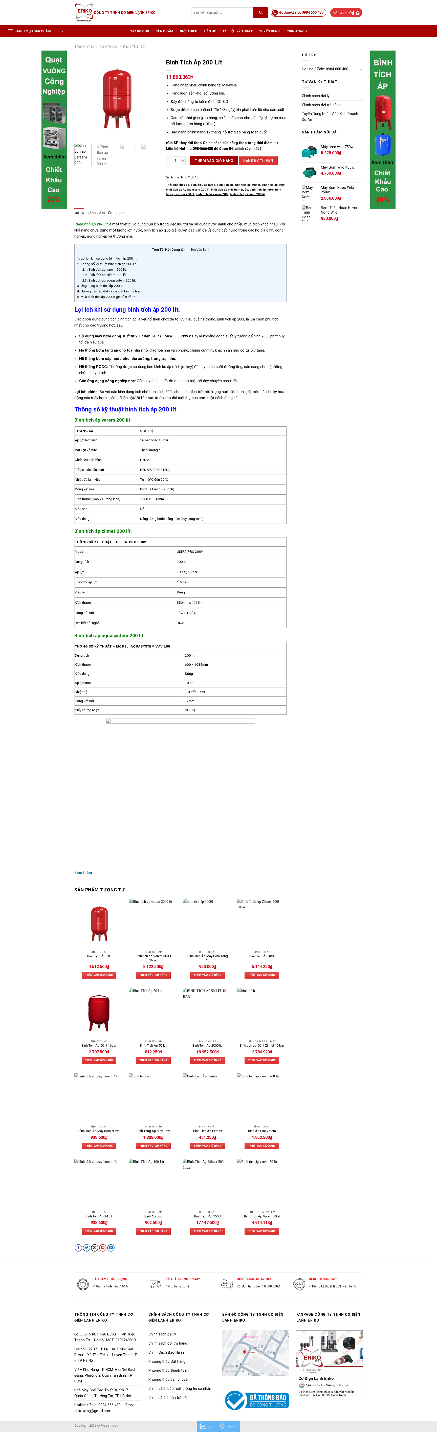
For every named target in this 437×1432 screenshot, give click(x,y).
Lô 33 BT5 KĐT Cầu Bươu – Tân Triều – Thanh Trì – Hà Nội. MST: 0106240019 (106, 1337)
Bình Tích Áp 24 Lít (98, 1216)
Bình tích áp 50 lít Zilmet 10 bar (262, 1045)
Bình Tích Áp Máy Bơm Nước (98, 1131)
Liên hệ (210, 31)
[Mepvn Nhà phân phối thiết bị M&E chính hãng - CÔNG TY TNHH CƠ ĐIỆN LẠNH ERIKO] (84, 13)
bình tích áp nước (262, 189)
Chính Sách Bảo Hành (166, 1352)
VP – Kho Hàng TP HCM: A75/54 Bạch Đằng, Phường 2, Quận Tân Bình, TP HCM (105, 1375)
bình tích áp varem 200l (212, 194)
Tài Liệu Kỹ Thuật (238, 31)
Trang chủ (139, 31)
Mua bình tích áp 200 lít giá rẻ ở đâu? (106, 297)
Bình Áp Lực (153, 1216)
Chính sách (297, 31)
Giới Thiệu (188, 31)
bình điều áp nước (203, 185)
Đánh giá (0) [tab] (97, 213)
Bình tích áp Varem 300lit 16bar (153, 958)
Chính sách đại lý (316, 96)
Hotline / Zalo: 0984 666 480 (325, 69)
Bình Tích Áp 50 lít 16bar (98, 1045)
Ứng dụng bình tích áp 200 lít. (100, 286)
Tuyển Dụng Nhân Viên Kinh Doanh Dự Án (330, 117)
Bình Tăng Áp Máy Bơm (153, 1131)
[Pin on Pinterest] (102, 1248)
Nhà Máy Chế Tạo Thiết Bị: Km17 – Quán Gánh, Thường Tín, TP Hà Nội (102, 1393)
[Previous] (82, 98)
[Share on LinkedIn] (111, 1248)
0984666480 (203, 149)
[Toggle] (361, 69)
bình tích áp (225, 185)
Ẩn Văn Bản (200, 249)
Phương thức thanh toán (168, 1370)
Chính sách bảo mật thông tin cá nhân (179, 1389)
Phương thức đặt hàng (166, 1361)
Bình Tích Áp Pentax (207, 1131)
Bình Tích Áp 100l (261, 956)
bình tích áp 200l (273, 185)
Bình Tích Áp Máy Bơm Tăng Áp (207, 958)
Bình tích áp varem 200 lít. (104, 269)
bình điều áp (180, 185)
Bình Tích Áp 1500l (207, 1216)
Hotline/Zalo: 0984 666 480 (301, 12)
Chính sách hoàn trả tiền (168, 1398)
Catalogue (116, 213)
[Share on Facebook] (78, 1248)
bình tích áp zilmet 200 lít (247, 194)
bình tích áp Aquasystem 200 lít (187, 189)
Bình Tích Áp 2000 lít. (207, 1045)
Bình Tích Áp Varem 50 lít (262, 1216)
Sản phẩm (164, 31)
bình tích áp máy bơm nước (229, 189)
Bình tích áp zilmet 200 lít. (104, 275)
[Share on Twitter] (86, 1248)
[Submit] (260, 12)
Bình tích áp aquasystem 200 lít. (109, 280)
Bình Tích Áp (134, 47)
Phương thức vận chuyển (168, 1379)
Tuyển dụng (269, 31)
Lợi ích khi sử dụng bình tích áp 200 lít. (107, 258)
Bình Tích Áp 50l (99, 956)
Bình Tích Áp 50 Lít (153, 1045)
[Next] (150, 98)
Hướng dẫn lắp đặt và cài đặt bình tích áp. (109, 291)
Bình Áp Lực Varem (262, 1131)
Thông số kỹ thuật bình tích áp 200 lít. (107, 264)
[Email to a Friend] (94, 1248)
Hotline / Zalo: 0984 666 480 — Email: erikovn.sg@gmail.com (104, 1408)
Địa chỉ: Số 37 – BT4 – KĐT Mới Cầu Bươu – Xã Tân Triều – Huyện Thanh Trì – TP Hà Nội (106, 1355)
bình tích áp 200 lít (247, 185)
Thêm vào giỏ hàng (214, 161)
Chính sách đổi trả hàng (321, 105)
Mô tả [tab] (79, 213)
